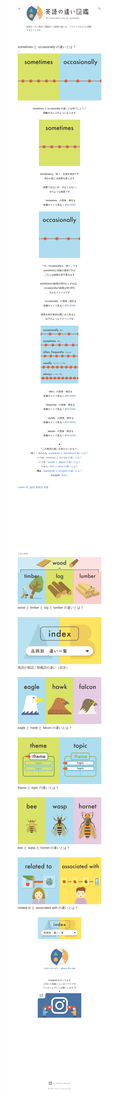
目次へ (65, 475)
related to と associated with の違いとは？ (48, 908)
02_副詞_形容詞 (34, 487)
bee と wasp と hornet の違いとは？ (44, 848)
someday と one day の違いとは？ (64, 457)
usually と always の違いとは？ (64, 462)
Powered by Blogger (61, 1083)
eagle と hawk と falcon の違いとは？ (45, 728)
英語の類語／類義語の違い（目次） (43, 667)
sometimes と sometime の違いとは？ (68, 453)
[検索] (99, 8)
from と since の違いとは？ (64, 466)
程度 (46, 487)
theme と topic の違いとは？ (38, 788)
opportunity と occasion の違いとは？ (62, 471)
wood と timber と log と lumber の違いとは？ (51, 607)
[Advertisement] (59, 525)
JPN (66, 205)
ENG (73, 205)
